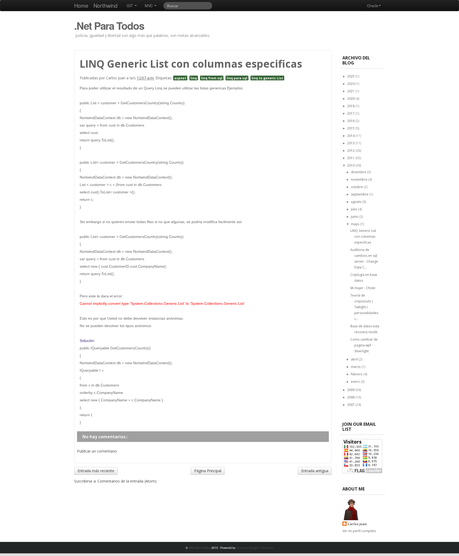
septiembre (360, 194)
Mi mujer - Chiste (362, 288)
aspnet (180, 78)
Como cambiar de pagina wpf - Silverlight (364, 345)
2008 (351, 397)
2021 (351, 91)
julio (354, 209)
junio (355, 216)
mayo (355, 224)
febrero (357, 374)
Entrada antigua (314, 470)
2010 (351, 165)
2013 (351, 143)
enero (356, 381)
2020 (351, 98)
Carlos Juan (357, 524)
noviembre (359, 179)
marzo (356, 366)
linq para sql (237, 78)
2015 (351, 128)
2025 (351, 76)
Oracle (372, 5)
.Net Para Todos (109, 25)
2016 (351, 121)
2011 (351, 158)
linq (193, 78)
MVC (149, 5)
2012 (351, 150)
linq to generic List (267, 78)
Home (81, 5)
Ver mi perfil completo (359, 531)
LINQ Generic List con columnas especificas (363, 236)
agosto (356, 201)
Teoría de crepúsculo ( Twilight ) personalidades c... (364, 307)
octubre (357, 187)
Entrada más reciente (96, 470)
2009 (351, 390)
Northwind (105, 5)
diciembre (359, 172)
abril (355, 359)
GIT (130, 5)
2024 (351, 83)
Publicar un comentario (97, 451)
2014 (351, 135)
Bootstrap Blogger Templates (255, 547)
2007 (351, 404)
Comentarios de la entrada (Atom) (126, 481)
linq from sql (211, 78)
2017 (351, 113)
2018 (351, 106)
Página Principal (207, 470)
